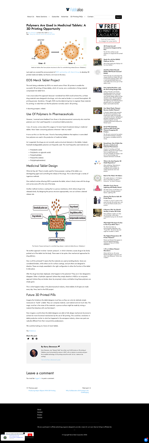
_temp (30, 34)
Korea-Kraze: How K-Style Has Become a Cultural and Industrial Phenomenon (113, 145)
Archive (39, 417)
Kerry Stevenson (32, 33)
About (39, 409)
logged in (38, 378)
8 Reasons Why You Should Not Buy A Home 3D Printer (112, 210)
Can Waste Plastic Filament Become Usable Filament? (112, 109)
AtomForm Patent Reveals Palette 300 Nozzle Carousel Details (113, 71)
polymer (49, 34)
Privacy (39, 415)
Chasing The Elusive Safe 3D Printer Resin (113, 197)
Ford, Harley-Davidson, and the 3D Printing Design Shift (112, 88)
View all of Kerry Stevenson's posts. (51, 360)
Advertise (64, 17)
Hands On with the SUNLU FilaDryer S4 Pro (112, 60)
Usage (50, 33)
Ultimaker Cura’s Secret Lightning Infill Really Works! (113, 186)
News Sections (41, 17)
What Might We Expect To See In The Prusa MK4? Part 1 (113, 223)
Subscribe (55, 17)
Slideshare (32, 331)
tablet (53, 34)
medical (38, 34)
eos (34, 34)
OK (30, 435)
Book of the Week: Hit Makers (113, 176)
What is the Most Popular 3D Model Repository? (112, 162)
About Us (30, 17)
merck (42, 34)
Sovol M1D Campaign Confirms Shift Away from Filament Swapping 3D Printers (111, 129)
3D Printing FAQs (76, 17)
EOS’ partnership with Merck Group (68, 72)
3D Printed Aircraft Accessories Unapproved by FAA (112, 48)
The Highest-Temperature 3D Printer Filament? (112, 237)
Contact (90, 17)
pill (45, 34)
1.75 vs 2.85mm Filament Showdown (111, 250)
